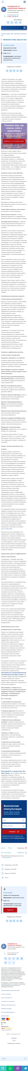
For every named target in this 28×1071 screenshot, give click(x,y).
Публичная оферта (5, 1015)
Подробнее (10, 910)
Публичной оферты (16, 147)
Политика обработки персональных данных (10, 990)
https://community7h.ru (8, 984)
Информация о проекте (14, 1043)
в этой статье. (9, 528)
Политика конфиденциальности (8, 1012)
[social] (8, 22)
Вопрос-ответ (9, 33)
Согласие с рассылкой (6, 994)
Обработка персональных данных (8, 1005)
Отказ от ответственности (6, 997)
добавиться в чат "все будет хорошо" (14, 141)
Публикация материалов (6, 1008)
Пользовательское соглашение (7, 1001)
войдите (19, 855)
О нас (14, 1040)
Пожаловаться (20, 848)
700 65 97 (11, 954)
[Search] (25, 1058)
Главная (3, 33)
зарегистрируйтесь (6, 857)
